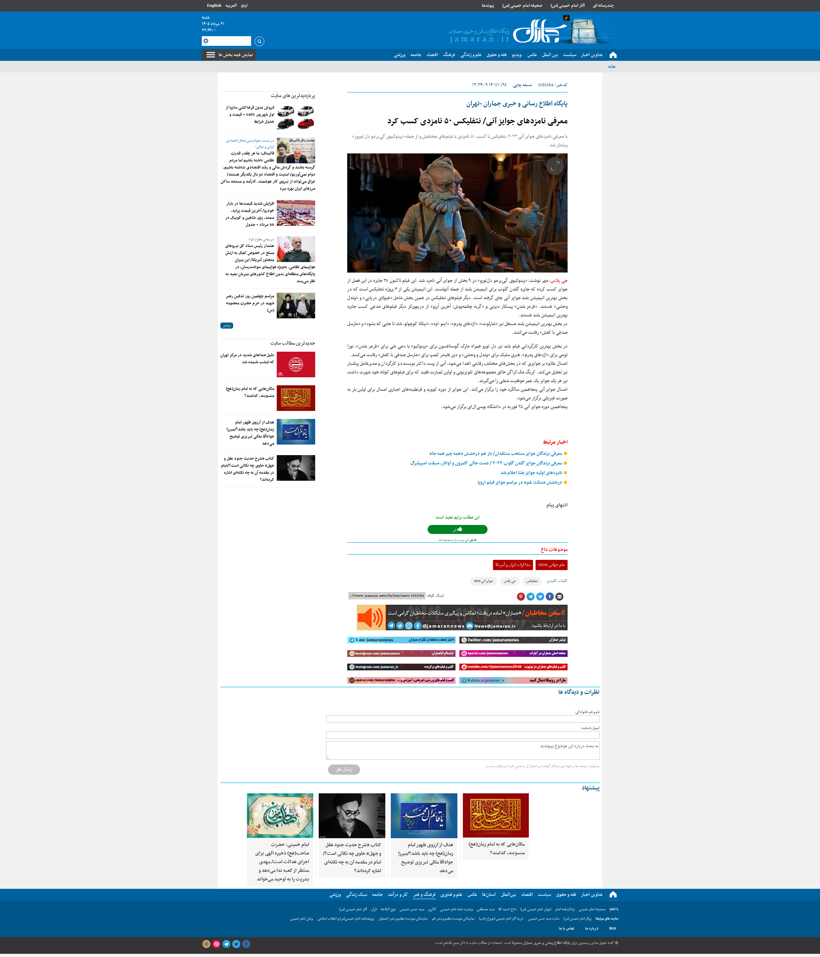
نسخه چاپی (522, 85)
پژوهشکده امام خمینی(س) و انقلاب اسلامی (345, 919)
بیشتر (227, 326)
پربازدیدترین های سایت (293, 96)
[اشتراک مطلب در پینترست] (520, 596)
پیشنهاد (591, 788)
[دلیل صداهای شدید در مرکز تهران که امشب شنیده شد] (296, 364)
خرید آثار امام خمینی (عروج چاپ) (501, 919)
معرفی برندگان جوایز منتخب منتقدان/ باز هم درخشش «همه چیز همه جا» (496, 454)
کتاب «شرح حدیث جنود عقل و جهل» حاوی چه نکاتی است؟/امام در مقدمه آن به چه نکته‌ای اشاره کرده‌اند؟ (247, 469)
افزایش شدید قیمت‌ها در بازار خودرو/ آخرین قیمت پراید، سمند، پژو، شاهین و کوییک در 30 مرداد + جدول (249, 214)
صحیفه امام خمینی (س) (522, 5)
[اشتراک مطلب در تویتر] (540, 596)
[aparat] (216, 944)
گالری (432, 909)
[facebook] (246, 944)
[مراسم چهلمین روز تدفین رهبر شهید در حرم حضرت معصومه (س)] (296, 305)
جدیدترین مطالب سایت (292, 343)
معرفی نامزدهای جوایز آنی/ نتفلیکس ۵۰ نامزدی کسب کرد (477, 121)
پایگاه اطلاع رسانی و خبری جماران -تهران (517, 103)
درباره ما (591, 928)
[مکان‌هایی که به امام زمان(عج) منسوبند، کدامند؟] (296, 398)
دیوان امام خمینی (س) (536, 909)
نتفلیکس (532, 581)
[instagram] (206, 944)
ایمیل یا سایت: (590, 728)
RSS (612, 928)
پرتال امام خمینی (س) (578, 919)
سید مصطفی (486, 909)
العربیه (231, 5)
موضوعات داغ (554, 549)
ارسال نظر (344, 769)
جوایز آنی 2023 (483, 581)
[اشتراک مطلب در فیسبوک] (549, 596)
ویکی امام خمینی (301, 919)
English (214, 5)
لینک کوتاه (435, 595)
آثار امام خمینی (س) (568, 5)
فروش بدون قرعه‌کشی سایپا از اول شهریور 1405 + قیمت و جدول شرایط (250, 114)
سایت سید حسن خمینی (543, 919)
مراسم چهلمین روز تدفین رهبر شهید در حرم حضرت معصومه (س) (250, 303)
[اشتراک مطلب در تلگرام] (530, 596)
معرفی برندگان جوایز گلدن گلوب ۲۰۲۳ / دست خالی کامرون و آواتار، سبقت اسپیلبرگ (486, 463)
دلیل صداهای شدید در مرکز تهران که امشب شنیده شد (247, 359)
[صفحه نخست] (613, 55)
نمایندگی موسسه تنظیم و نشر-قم (453, 919)
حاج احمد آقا (507, 909)
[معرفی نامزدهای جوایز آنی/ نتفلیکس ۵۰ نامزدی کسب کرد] (457, 213)
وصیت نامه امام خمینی (456, 909)
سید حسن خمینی (412, 909)
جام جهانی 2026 (551, 564)
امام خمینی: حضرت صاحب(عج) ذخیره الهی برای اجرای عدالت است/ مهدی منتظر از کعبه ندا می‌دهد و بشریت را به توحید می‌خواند (282, 861)
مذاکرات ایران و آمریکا (513, 564)
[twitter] (236, 944)
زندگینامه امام (565, 909)
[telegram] (226, 944)
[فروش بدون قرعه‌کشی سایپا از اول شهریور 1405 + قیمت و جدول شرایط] (296, 117)
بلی (455, 530)
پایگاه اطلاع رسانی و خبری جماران (546, 943)
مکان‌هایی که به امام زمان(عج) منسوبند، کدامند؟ (250, 392)
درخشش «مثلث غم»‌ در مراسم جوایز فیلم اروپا (520, 482)
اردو (244, 5)
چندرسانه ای (603, 5)
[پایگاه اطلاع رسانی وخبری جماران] (507, 31)
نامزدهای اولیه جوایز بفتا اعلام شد (532, 473)
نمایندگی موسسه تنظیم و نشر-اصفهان (403, 919)
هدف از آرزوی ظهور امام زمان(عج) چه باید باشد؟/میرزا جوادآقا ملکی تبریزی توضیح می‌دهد (250, 433)
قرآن (374, 909)
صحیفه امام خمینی (592, 909)
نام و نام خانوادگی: (587, 712)
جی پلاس (559, 280)
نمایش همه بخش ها (235, 55)
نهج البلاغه (388, 909)
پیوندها (488, 5)
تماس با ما (566, 928)
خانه (612, 66)
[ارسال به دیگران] (559, 596)
